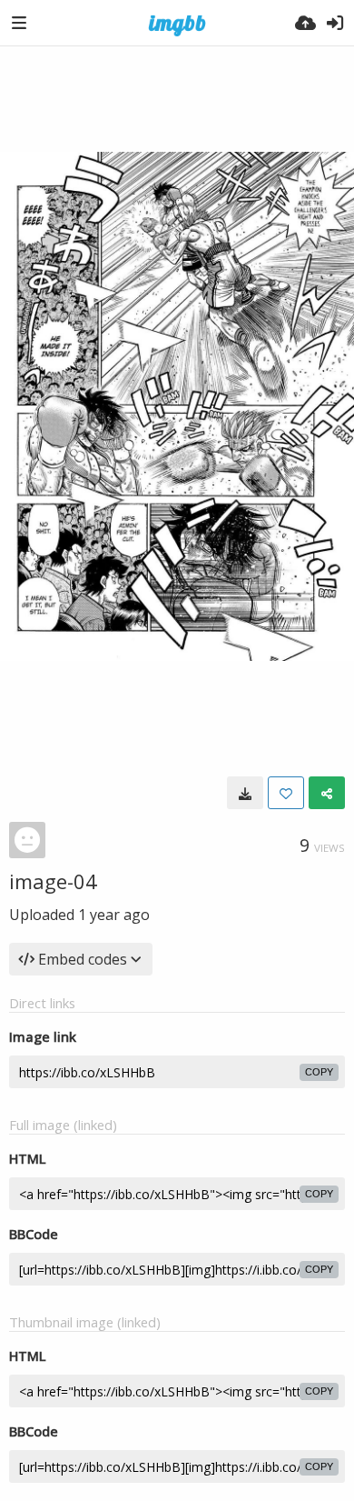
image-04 (53, 881)
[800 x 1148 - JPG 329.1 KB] (245, 792)
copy (319, 1071)
